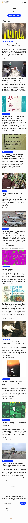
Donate (7, 510)
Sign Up (23, 503)
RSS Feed (7, 511)
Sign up (7, 513)
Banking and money (7, 41)
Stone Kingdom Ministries (12, 520)
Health (4, 191)
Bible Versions (6, 114)
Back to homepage (14, 15)
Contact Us (7, 508)
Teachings (5, 228)
